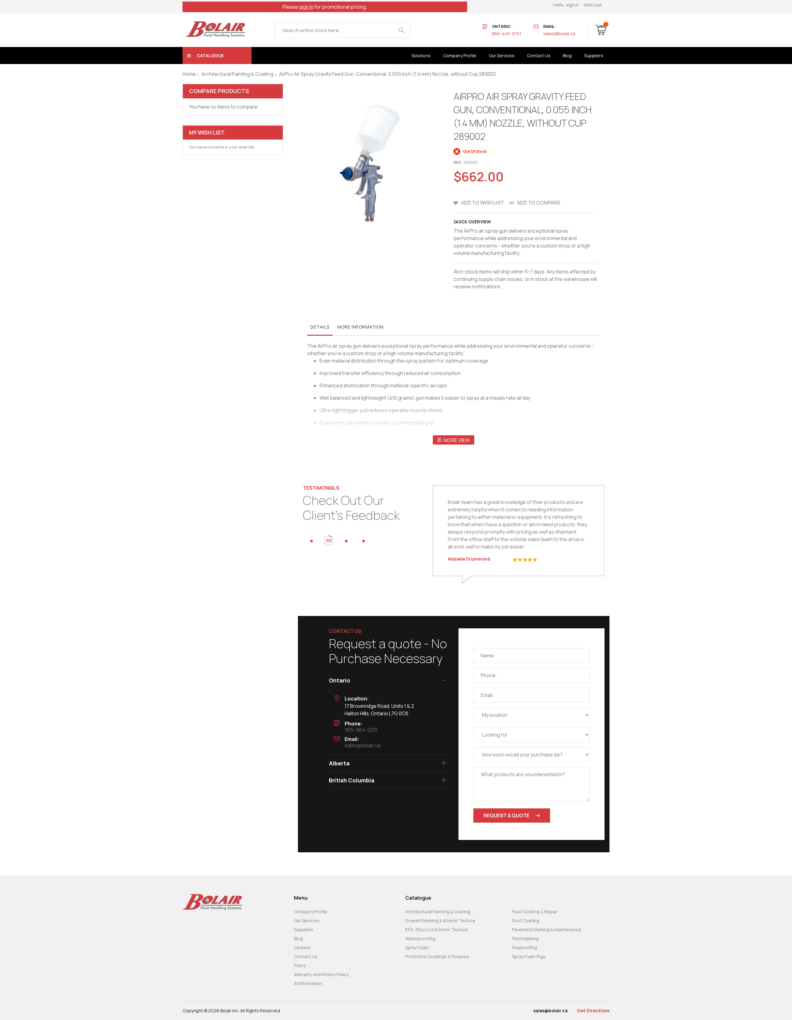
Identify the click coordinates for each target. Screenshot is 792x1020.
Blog (298, 938)
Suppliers (303, 929)
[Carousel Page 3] (346, 541)
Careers (302, 947)
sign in (306, 6)
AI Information (308, 983)
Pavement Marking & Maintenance (546, 929)
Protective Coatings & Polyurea (437, 956)
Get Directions (593, 1011)
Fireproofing (524, 947)
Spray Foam (417, 947)
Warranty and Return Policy (321, 974)
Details (319, 327)
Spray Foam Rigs (528, 956)
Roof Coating (525, 920)
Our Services (307, 920)
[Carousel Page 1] (311, 541)
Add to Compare (538, 202)
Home (189, 74)
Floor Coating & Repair (534, 912)
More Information (360, 327)
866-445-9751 (506, 34)
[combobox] (342, 30)
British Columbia (351, 780)
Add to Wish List (482, 202)
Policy (300, 965)
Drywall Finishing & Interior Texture (440, 920)
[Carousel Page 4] (363, 541)
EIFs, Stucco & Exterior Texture (436, 929)
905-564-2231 (361, 729)
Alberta (339, 763)
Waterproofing (420, 938)
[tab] (320, 328)
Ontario (339, 680)
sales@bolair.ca (559, 34)
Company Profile (310, 912)
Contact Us (305, 956)
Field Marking (525, 938)
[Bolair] (215, 29)
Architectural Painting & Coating (237, 74)
